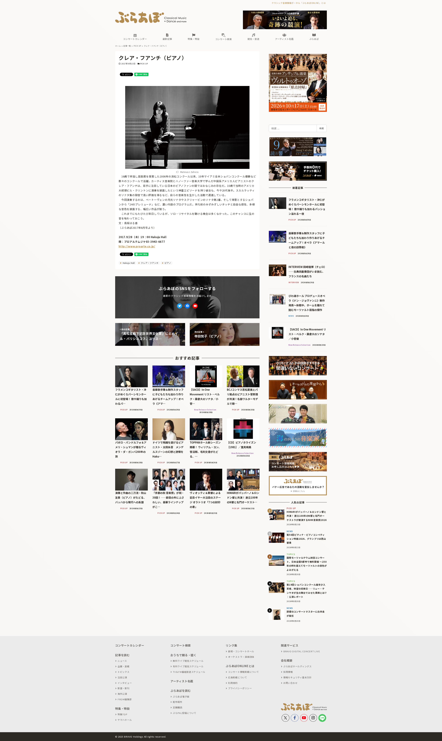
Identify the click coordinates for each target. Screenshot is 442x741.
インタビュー (125, 683)
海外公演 (122, 693)
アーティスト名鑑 (181, 681)
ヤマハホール (125, 719)
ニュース (122, 660)
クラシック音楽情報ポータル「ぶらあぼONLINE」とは (299, 2)
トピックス (123, 671)
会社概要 (286, 660)
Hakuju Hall (128, 262)
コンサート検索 (180, 645)
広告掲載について (237, 677)
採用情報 (288, 671)
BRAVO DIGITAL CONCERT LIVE (301, 651)
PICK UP (144, 63)
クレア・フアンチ (149, 262)
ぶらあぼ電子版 (181, 696)
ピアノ (167, 262)
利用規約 (233, 683)
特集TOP (122, 714)
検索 (321, 128)
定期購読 (177, 707)
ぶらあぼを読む (180, 691)
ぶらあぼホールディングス (297, 666)
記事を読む (122, 655)
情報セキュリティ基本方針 (297, 677)
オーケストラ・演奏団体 (241, 656)
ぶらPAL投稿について (184, 713)
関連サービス (289, 645)
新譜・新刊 (123, 688)
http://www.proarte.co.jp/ (137, 246)
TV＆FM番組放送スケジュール (189, 671)
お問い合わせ (290, 683)
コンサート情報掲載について (243, 671)
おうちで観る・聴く (183, 655)
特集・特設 (122, 708)
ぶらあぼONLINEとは (240, 666)
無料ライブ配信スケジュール (188, 660)
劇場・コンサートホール (241, 651)
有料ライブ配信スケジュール (188, 666)
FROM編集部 (125, 699)
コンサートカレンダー (129, 645)
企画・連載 (123, 666)
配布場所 (177, 702)
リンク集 (231, 645)
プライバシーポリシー (240, 688)
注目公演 (122, 677)
